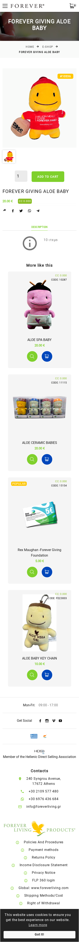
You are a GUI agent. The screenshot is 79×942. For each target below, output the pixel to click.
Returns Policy (43, 857)
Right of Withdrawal (43, 903)
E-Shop (47, 46)
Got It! (39, 934)
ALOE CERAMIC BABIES (39, 443)
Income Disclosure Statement (44, 865)
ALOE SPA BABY (39, 340)
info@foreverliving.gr (43, 807)
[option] (39, 108)
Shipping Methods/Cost (43, 896)
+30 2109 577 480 (44, 791)
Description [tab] (39, 227)
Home (30, 46)
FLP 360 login (43, 880)
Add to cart (47, 176)
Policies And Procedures (43, 842)
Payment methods (43, 850)
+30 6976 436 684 (44, 799)
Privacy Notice (43, 873)
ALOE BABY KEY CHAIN (39, 658)
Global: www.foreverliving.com (44, 888)
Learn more (38, 925)
